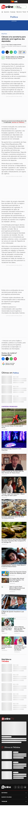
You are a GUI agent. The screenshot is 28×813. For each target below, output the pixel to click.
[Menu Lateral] (2, 12)
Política (14, 17)
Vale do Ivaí (19, 12)
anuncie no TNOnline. (18, 122)
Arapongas (12, 12)
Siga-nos (20, 52)
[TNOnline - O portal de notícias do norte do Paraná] (7, 6)
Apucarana (6, 12)
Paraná (24, 12)
